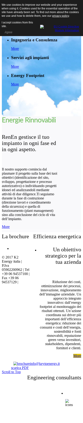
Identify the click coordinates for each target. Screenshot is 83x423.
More (15, 49)
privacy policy (60, 15)
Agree (8, 32)
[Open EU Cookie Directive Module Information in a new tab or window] (59, 27)
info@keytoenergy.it (45, 364)
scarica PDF (20, 368)
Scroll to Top (11, 372)
